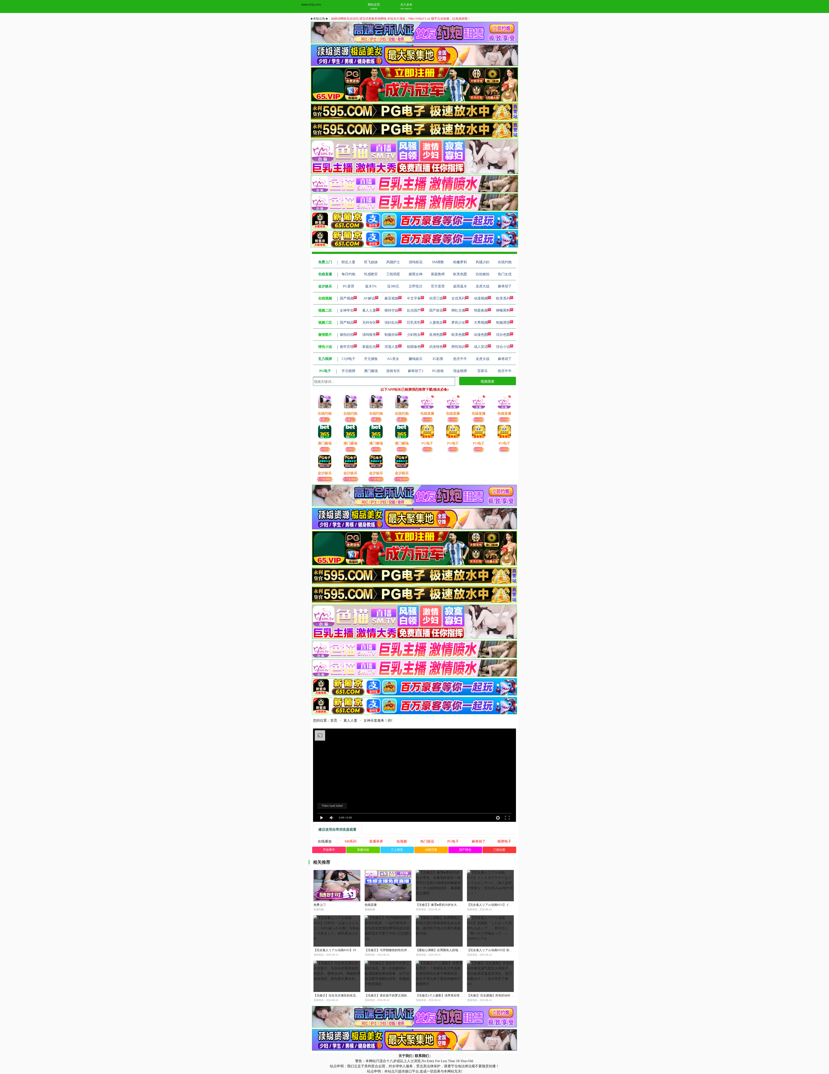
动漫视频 (481, 298)
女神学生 (347, 310)
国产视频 (347, 298)
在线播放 (325, 841)
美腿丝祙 (363, 849)
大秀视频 (481, 322)
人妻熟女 (436, 322)
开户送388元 (324, 479)
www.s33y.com (311, 4)
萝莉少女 (458, 322)
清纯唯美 (369, 334)
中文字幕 (414, 298)
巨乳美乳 (414, 322)
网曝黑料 (503, 310)
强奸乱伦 (391, 322)
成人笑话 (481, 346)
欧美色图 (458, 334)
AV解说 (369, 298)
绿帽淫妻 (431, 849)
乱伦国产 (414, 310)
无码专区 (369, 322)
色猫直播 (371, 904)
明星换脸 (481, 310)
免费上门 (325, 419)
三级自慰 (499, 849)
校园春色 (414, 346)
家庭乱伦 (369, 346)
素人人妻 (369, 310)
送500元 (427, 449)
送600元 (325, 449)
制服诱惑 (503, 322)
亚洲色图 (436, 334)
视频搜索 (487, 381)
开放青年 (329, 849)
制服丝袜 (391, 334)
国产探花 (436, 310)
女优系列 (458, 298)
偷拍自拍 (347, 334)
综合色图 (503, 334)
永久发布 (406, 4)
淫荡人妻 (391, 346)
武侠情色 (436, 346)
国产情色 (465, 849)
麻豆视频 (391, 298)
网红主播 (458, 310)
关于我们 (405, 1056)
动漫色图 (481, 334)
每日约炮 (427, 419)
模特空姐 (391, 310)
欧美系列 (503, 298)
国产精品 (347, 322)
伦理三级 (436, 298)
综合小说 (503, 346)
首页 (333, 720)
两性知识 (458, 346)
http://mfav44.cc (406, 8)
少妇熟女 (414, 334)
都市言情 (347, 346)
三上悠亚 (397, 849)
